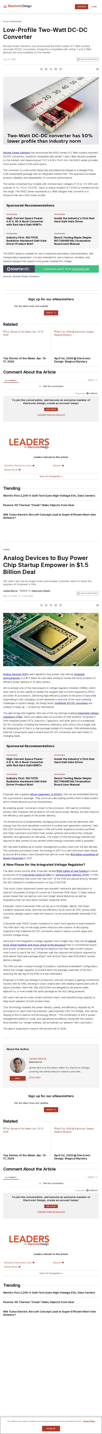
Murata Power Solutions (16, 152)
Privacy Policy (89, 1421)
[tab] (11, 380)
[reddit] (55, 69)
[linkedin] (46, 69)
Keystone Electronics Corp (17, 465)
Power (6, 550)
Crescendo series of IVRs (36, 874)
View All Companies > (51, 476)
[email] (60, 69)
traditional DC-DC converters (71, 703)
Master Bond (10, 469)
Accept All (51, 1429)
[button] (5, 7)
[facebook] (41, 69)
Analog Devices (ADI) (15, 674)
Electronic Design (41, 590)
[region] (51, 387)
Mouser (57, 465)
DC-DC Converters (12, 22)
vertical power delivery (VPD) (72, 874)
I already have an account (51, 414)
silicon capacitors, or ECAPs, (46, 794)
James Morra (10, 590)
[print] (97, 69)
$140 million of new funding (72, 871)
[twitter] (51, 69)
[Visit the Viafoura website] (91, 393)
